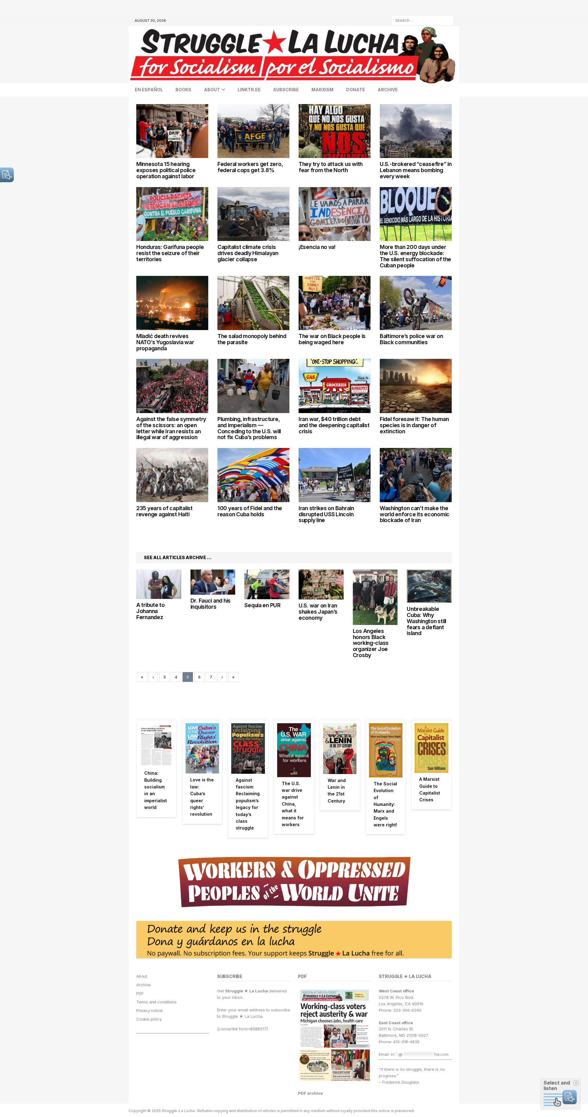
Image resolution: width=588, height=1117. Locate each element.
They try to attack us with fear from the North (331, 167)
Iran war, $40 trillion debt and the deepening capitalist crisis (334, 425)
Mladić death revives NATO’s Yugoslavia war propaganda (165, 342)
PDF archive (310, 1093)
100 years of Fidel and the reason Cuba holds (249, 511)
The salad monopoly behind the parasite (251, 339)
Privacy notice (149, 1010)
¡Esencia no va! (317, 247)
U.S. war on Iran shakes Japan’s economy (318, 611)
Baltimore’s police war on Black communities (411, 339)
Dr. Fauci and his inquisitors (210, 603)
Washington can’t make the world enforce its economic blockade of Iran (415, 514)
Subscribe (286, 89)
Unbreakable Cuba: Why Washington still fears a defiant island (426, 621)
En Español (149, 89)
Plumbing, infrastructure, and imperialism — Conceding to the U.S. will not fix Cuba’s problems (249, 428)
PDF (139, 993)
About (212, 89)
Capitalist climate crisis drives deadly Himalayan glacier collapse (247, 253)
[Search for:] (422, 20)
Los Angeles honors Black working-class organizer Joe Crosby (371, 643)
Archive (388, 89)
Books (183, 89)
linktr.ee (249, 89)
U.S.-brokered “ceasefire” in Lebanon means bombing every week (415, 170)
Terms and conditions (156, 1001)
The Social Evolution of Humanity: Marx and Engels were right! (385, 804)
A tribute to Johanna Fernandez (150, 611)
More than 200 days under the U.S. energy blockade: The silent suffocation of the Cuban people (415, 256)
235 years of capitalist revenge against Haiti (164, 511)
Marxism (322, 89)
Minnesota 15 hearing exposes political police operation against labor (166, 170)
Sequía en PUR (262, 605)
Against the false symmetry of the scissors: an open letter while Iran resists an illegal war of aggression (171, 428)
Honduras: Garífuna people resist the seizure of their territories (170, 253)
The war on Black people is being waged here (332, 339)
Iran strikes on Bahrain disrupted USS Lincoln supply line (326, 514)
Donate (355, 89)
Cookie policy (148, 1019)
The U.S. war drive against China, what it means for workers (293, 804)
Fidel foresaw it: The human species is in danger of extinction (414, 425)
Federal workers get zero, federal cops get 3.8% (250, 167)
